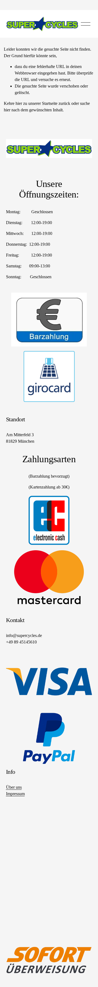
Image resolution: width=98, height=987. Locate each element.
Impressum (15, 793)
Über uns (14, 787)
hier (19, 103)
